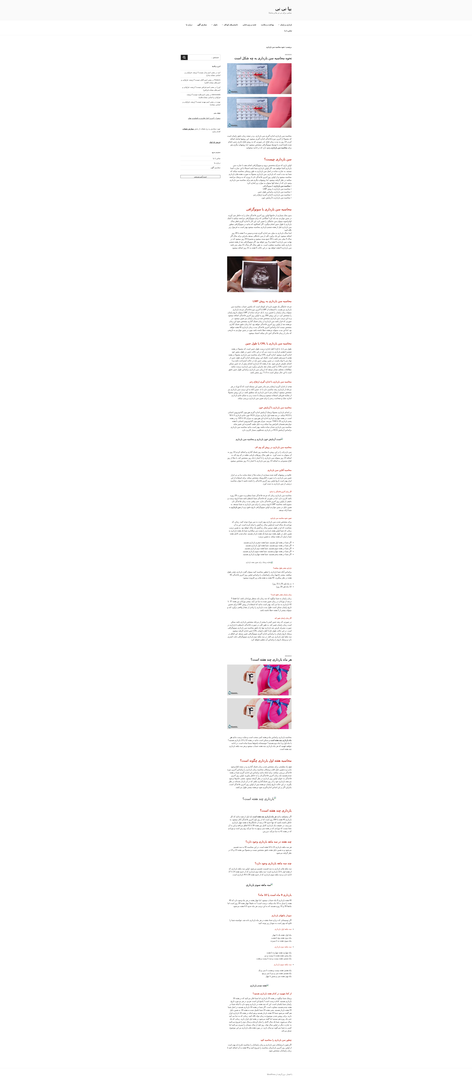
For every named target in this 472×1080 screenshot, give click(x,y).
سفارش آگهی (202, 25)
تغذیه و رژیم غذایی (249, 25)
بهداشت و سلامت (267, 25)
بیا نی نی (283, 8)
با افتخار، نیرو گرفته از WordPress (279, 1074)
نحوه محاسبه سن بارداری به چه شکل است (263, 58)
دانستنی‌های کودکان (231, 25)
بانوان (215, 25)
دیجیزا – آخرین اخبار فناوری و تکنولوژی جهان (204, 118)
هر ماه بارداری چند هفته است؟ (271, 659)
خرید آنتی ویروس (200, 177)
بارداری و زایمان (286, 25)
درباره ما (189, 25)
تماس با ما (288, 31)
